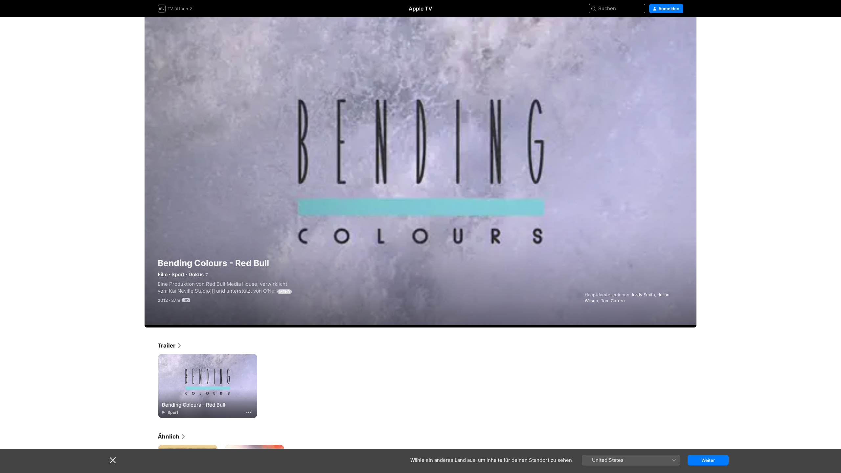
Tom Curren (613, 300)
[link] (170, 345)
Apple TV (420, 8)
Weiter (708, 460)
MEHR (284, 291)
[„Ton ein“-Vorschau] (678, 30)
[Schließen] (113, 460)
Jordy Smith (643, 294)
